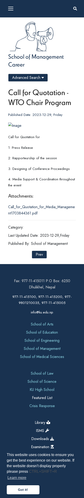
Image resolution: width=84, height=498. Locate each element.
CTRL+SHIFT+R (43, 471)
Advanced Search (27, 77)
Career (16, 64)
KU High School (42, 389)
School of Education (42, 332)
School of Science (42, 381)
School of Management (36, 56)
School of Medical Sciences (42, 356)
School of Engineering (42, 340)
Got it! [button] (23, 490)
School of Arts (42, 324)
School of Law (42, 373)
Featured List (42, 397)
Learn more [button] (16, 478)
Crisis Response (42, 406)
